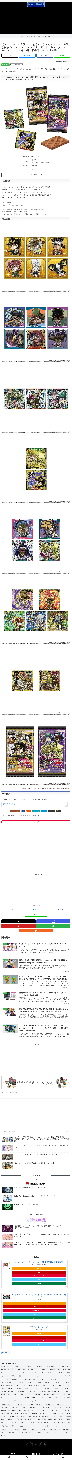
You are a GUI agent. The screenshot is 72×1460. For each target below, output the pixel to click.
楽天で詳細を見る (9, 804)
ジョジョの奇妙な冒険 (17, 64)
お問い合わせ (36, 1454)
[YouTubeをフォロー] (19, 926)
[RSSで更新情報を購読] (36, 930)
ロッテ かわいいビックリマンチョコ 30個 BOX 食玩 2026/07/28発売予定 (39, 1262)
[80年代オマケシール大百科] (6, 1331)
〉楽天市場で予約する (36, 175)
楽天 (39, 1272)
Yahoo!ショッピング (39, 1275)
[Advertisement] (36, 21)
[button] (67, 1131)
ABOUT (12, 1454)
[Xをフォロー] (19, 921)
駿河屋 (39, 1283)
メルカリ (39, 1279)
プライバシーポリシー (59, 1454)
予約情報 (6, 64)
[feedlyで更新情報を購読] (53, 926)
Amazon (39, 1268)
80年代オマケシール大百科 (39, 1327)
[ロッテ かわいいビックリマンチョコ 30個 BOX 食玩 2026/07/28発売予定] (6, 1265)
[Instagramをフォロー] (53, 921)
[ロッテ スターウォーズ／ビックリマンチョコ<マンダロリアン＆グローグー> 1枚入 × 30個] (6, 1297)
